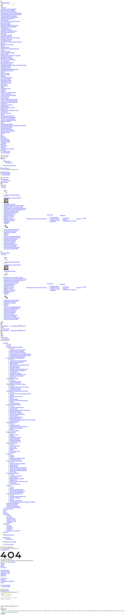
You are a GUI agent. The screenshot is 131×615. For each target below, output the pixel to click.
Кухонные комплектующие (17, 407)
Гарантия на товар (5, 573)
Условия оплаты (5, 570)
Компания (9, 526)
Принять (3, 613)
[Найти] (2, 6)
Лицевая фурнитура (15, 425)
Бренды (3, 566)
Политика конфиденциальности (9, 597)
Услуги (2, 582)
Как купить (10, 517)
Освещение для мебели (16, 475)
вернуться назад (5, 562)
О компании (4, 578)
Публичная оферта (5, 599)
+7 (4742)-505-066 (5, 151)
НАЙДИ (12, 456)
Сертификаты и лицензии (7, 581)
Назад (9, 344)
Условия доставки (5, 571)
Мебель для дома (14, 434)
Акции (2, 564)
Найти (2, 609)
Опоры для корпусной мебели (17, 463)
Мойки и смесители (15, 445)
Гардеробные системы (15, 381)
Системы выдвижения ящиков (17, 349)
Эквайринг (3, 574)
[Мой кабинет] (1, 183)
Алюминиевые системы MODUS (18, 360)
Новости (3, 579)
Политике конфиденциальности (10, 612)
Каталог (9, 345)
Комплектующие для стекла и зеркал (19, 386)
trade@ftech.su (5, 168)
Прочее (11, 488)
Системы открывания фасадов (17, 496)
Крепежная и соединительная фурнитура (20, 393)
